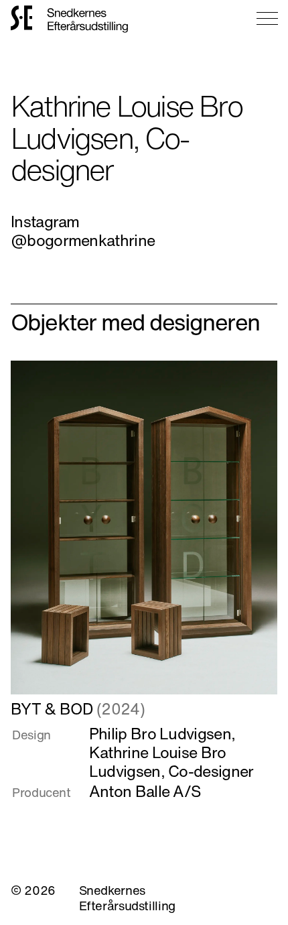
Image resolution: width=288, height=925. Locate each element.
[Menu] (267, 18)
